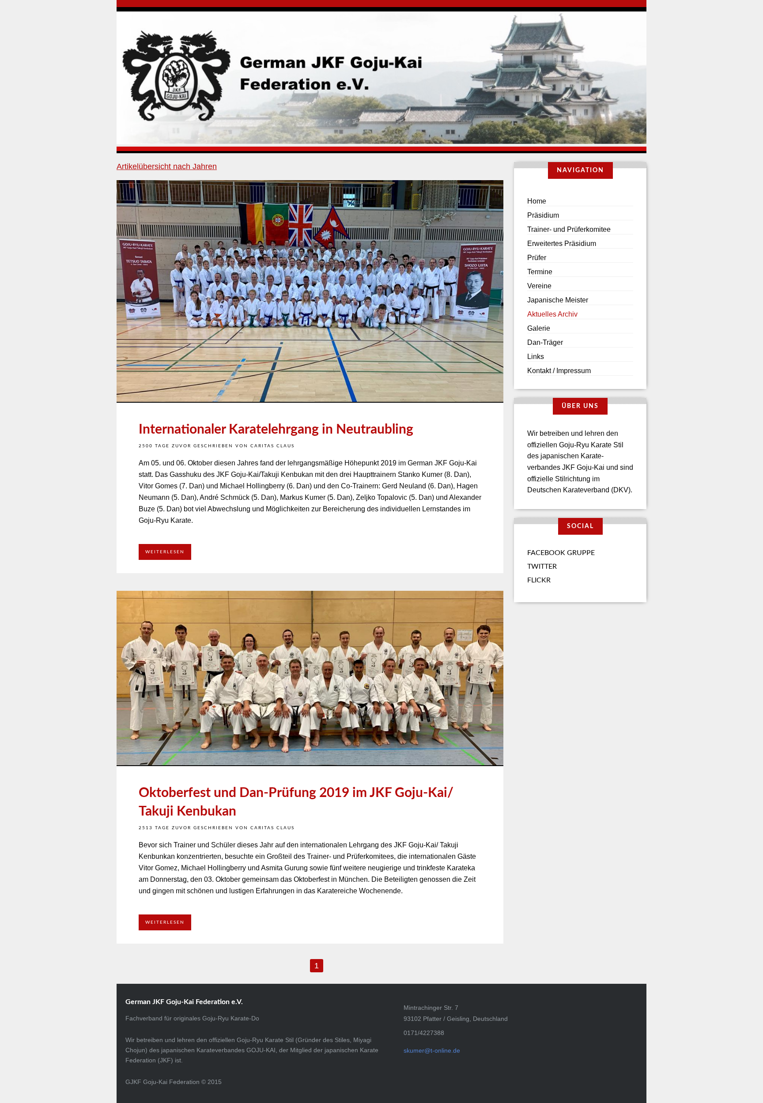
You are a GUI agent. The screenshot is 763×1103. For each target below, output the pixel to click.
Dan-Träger (545, 342)
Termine (539, 272)
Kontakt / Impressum (559, 370)
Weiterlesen (165, 552)
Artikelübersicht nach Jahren (167, 166)
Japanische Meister (557, 300)
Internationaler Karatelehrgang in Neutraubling (276, 429)
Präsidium (543, 215)
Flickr (539, 580)
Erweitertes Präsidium (561, 243)
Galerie (538, 328)
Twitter (542, 566)
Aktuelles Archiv (552, 314)
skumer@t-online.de (432, 1050)
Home (536, 201)
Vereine (539, 286)
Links (535, 356)
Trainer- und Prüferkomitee (569, 229)
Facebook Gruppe (561, 552)
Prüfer (536, 257)
